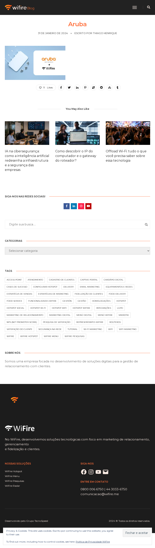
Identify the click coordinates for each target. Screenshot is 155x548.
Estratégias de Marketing (53, 294)
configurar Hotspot (45, 287)
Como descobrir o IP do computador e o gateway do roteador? (75, 155)
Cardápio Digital (113, 279)
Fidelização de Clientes (89, 294)
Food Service (14, 301)
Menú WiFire (105, 315)
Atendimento (35, 279)
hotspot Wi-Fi (38, 308)
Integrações (103, 308)
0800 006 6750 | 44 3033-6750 (104, 489)
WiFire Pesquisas (74, 336)
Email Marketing (90, 287)
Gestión (67, 301)
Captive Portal (89, 279)
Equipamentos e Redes (119, 287)
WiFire (10, 336)
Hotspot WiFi (59, 308)
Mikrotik (124, 315)
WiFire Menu (51, 336)
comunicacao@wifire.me (100, 494)
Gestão (82, 301)
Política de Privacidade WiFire (93, 541)
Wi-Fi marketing (93, 329)
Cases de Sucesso (17, 287)
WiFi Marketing (128, 329)
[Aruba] (61, 88)
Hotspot (121, 301)
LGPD (120, 308)
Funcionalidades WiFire (42, 301)
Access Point (14, 279)
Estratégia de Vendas (19, 294)
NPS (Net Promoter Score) (22, 322)
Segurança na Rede (50, 329)
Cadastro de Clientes (61, 279)
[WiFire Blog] (20, 7)
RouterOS (115, 322)
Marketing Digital (59, 315)
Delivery (68, 287)
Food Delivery (117, 294)
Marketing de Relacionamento (25, 315)
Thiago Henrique (105, 33)
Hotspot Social (15, 308)
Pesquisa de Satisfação (56, 322)
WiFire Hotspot (29, 336)
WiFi (110, 329)
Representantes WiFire (89, 322)
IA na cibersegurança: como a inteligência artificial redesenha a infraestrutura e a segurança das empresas (27, 160)
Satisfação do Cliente (19, 329)
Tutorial (73, 329)
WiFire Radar (12, 485)
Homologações (101, 301)
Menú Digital (84, 315)
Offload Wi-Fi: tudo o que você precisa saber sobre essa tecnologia (126, 155)
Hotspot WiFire (81, 308)
